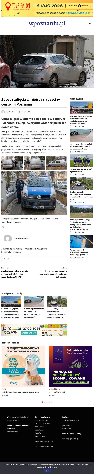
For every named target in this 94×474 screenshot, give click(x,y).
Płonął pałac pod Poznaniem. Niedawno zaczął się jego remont (79, 252)
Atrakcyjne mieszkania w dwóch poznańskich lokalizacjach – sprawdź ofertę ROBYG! (15, 272)
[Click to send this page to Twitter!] (8, 259)
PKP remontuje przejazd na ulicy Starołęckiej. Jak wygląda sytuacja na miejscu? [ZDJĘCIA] (81, 120)
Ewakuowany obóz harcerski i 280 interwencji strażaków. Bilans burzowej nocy (81, 195)
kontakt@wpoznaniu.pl (11, 252)
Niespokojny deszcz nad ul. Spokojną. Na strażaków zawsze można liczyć (81, 146)
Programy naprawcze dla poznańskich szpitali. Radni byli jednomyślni (53, 272)
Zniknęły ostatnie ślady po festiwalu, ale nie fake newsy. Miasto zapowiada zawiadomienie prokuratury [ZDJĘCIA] (81, 225)
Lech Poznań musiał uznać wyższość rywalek (80, 170)
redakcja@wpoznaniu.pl (70, 420)
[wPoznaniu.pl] (47, 23)
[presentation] (3, 374)
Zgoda (47, 470)
